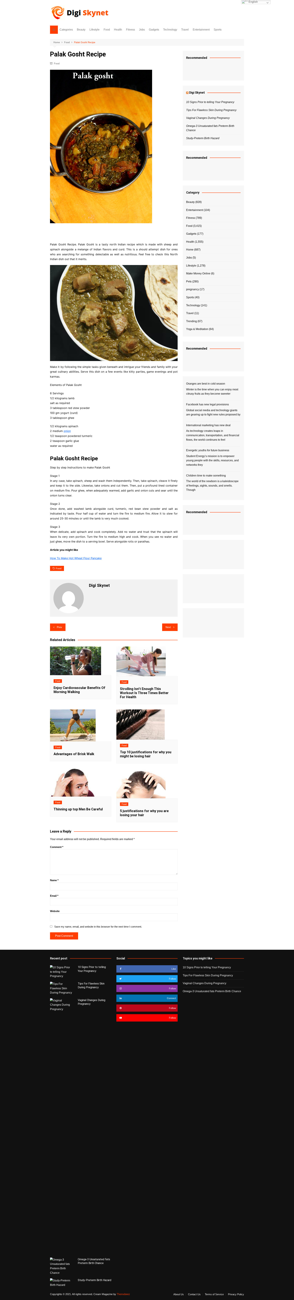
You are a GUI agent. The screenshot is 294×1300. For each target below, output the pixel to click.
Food (107, 29)
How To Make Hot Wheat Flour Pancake (76, 558)
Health (118, 29)
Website (55, 911)
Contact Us (194, 1294)
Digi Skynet (197, 92)
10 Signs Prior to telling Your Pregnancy (210, 102)
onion (67, 431)
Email (54, 895)
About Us (178, 1294)
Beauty (81, 29)
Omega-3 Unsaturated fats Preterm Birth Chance (212, 991)
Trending (191, 321)
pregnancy (192, 289)
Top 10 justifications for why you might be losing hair (145, 754)
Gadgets (154, 29)
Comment (56, 847)
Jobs (142, 29)
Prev (59, 627)
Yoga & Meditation (197, 329)
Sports (218, 29)
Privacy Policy (236, 1294)
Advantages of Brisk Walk (74, 754)
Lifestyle (94, 29)
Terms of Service (214, 1294)
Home (189, 249)
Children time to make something (206, 475)
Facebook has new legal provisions (207, 404)
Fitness (130, 29)
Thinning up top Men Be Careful (78, 809)
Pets (189, 281)
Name (54, 880)
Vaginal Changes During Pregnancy (208, 117)
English (253, 1)
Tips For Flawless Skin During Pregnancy (211, 110)
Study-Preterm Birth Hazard (202, 138)
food (58, 568)
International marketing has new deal (208, 425)
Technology (170, 29)
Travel (185, 29)
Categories (66, 29)
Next (168, 627)
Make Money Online (198, 273)
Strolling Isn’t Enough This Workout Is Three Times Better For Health (144, 693)
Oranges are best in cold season (205, 383)
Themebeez (123, 1294)
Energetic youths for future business (207, 450)
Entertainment (201, 29)
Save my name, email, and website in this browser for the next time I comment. (98, 926)
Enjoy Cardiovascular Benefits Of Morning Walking (79, 690)
